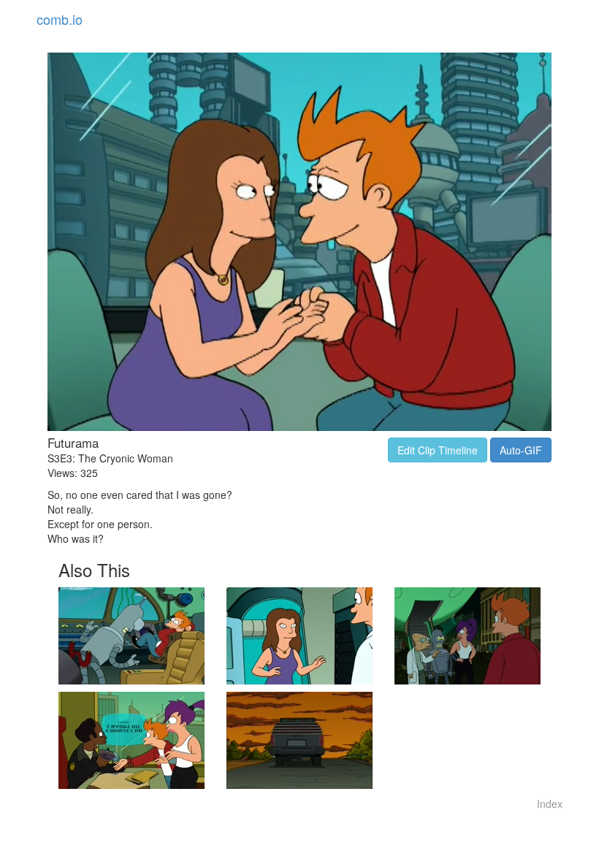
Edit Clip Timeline (437, 450)
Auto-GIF (521, 450)
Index (549, 803)
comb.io (60, 18)
